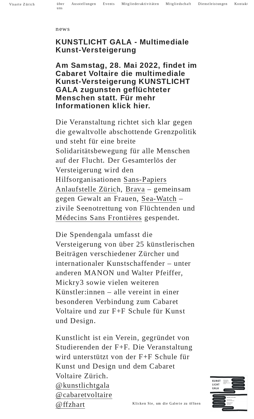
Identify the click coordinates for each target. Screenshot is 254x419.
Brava (135, 189)
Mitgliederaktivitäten (140, 4)
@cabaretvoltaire (84, 395)
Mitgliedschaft (178, 4)
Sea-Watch (159, 198)
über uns (60, 6)
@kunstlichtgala (83, 385)
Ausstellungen (83, 4)
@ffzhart (70, 404)
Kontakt (241, 4)
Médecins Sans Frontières (99, 218)
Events (109, 4)
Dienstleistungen (213, 4)
